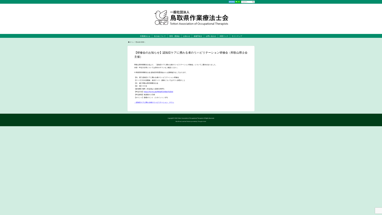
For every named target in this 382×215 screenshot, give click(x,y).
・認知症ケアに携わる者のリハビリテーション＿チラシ (154, 102)
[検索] (253, 2)
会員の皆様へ (141, 42)
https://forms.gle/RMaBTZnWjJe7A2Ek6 (158, 92)
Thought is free (202, 121)
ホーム (132, 42)
